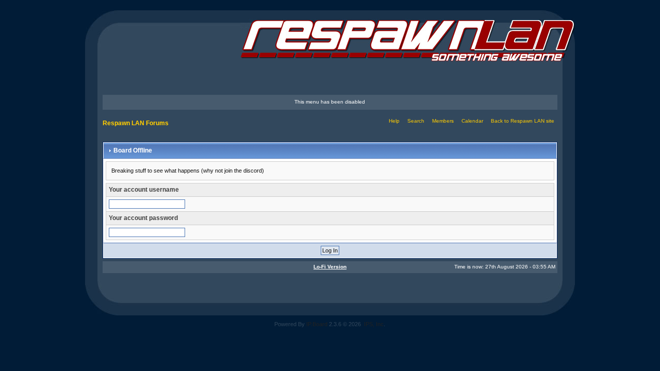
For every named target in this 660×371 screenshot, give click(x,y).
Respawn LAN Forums (136, 123)
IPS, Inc (374, 324)
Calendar (472, 121)
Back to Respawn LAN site (522, 121)
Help (394, 121)
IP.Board (316, 324)
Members (443, 121)
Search (415, 121)
